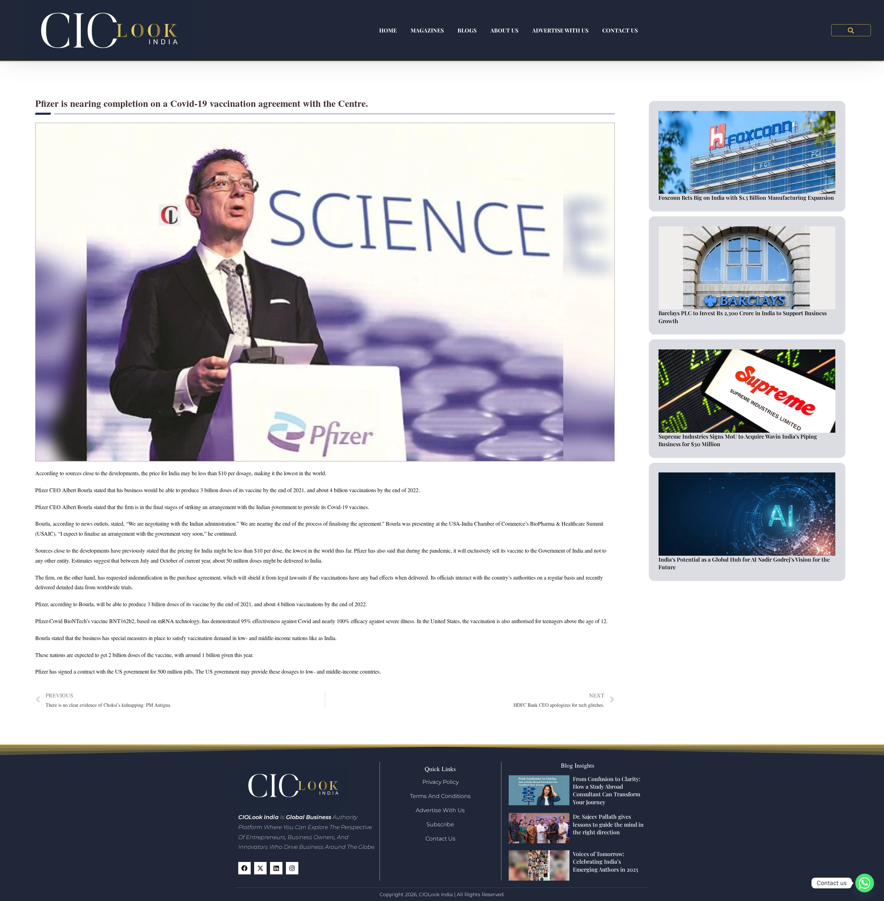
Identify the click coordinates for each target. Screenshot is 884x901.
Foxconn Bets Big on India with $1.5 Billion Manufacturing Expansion (746, 197)
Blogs (467, 30)
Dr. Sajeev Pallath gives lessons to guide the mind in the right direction (608, 824)
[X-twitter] (260, 868)
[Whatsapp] (864, 883)
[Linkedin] (276, 868)
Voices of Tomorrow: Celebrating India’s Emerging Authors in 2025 (605, 861)
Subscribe (440, 824)
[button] (851, 30)
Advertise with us (560, 30)
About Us (504, 30)
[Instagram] (292, 868)
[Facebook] (244, 868)
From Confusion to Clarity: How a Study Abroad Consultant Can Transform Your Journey (606, 790)
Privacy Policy (440, 782)
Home (388, 30)
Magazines (427, 30)
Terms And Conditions (440, 796)
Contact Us (620, 30)
